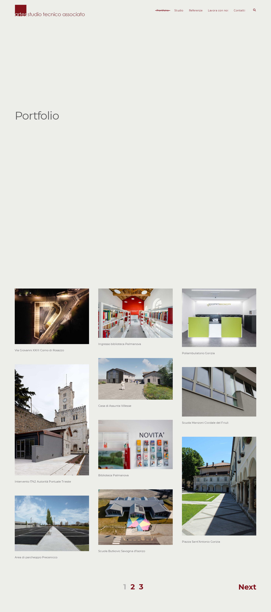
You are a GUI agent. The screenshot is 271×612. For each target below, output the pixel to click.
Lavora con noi (218, 10)
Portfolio (163, 10)
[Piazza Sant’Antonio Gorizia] (251, 441)
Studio (178, 10)
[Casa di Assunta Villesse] (168, 363)
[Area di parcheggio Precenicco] (84, 500)
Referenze (196, 10)
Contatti (239, 10)
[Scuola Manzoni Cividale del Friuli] (251, 372)
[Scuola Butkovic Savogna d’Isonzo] (168, 494)
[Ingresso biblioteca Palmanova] (168, 293)
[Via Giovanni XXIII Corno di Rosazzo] (84, 293)
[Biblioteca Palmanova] (168, 424)
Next (247, 586)
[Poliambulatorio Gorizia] (251, 293)
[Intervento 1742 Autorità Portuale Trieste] (84, 369)
